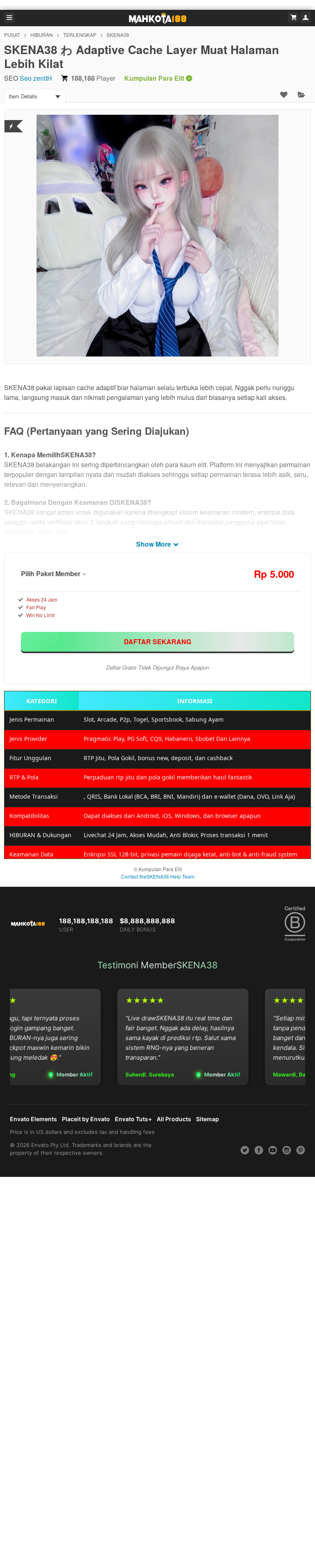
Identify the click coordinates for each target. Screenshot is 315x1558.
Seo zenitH (36, 78)
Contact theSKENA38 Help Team (157, 876)
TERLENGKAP (79, 34)
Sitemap (207, 1118)
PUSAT (12, 34)
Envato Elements (33, 1118)
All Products (174, 1118)
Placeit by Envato (86, 1118)
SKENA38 (118, 34)
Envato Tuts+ (133, 1118)
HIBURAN (41, 34)
